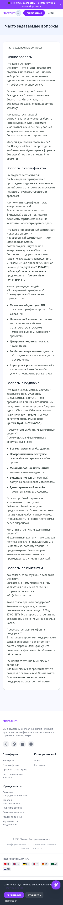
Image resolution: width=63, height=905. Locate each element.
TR (8, 864)
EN (17, 864)
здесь (48, 223)
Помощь (25, 848)
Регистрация (34, 12)
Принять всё (13, 894)
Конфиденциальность (18, 844)
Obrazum (9, 13)
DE (27, 864)
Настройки (11, 900)
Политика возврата (13, 812)
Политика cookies (12, 807)
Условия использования (11, 801)
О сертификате (11, 765)
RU (8, 869)
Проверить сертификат (16, 769)
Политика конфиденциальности (15, 794)
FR (37, 864)
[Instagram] (22, 744)
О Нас (37, 760)
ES (46, 864)
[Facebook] (6, 744)
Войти (50, 12)
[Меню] (58, 13)
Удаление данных (12, 816)
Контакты (39, 765)
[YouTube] (31, 744)
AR (55, 864)
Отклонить (34, 894)
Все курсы (8, 760)
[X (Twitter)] (14, 744)
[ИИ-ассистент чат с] (55, 884)
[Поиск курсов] (18, 13)
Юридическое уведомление (10, 823)
